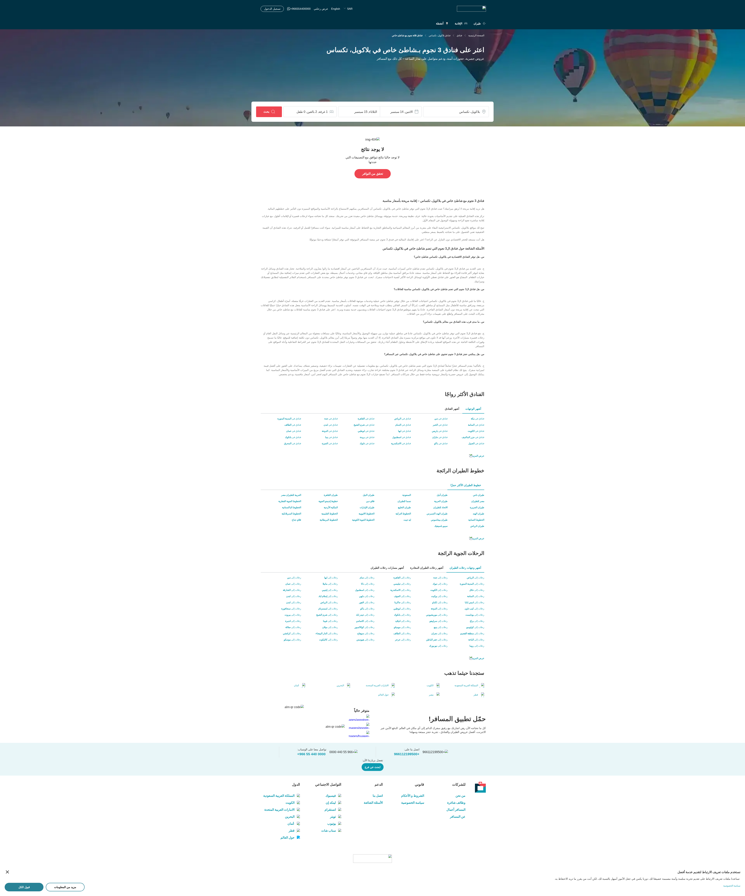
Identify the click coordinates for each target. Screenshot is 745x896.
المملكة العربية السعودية (279, 795)
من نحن (460, 795)
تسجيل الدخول (272, 8)
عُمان (291, 823)
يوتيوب (331, 823)
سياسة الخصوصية (412, 802)
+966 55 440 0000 (311, 754)
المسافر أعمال (455, 809)
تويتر (333, 816)
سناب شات (328, 830)
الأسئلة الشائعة (373, 802)
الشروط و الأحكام (412, 795)
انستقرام (330, 809)
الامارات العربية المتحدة (279, 809)
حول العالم (288, 837)
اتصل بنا (378, 795)
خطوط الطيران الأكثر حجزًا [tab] (465, 485)
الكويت (290, 802)
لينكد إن (331, 802)
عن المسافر (457, 816)
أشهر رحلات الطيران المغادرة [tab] (426, 567)
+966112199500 (406, 754)
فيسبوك (331, 795)
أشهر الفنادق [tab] (452, 408)
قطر (292, 830)
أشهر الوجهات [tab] (473, 408)
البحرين (290, 816)
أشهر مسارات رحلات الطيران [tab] (387, 567)
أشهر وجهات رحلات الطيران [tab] (465, 567)
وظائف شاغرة (456, 802)
